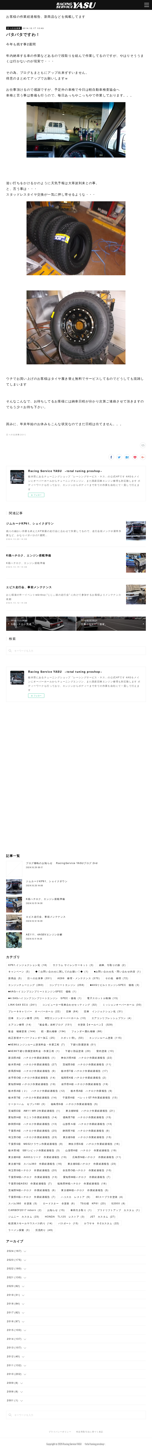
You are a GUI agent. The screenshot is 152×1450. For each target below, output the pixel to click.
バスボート (68, 1223)
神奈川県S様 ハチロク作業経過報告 (94, 1143)
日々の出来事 (14, 28)
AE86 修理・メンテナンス (78, 978)
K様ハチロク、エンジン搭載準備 (28, 555)
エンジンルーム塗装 (105, 1037)
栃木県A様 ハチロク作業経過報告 (32, 1064)
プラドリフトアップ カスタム (118, 1210)
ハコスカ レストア (75, 1196)
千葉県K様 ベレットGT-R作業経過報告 (90, 1097)
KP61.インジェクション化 (27, 965)
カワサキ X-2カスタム (101, 1223)
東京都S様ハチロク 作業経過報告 (92, 1163)
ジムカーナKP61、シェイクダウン (30, 523)
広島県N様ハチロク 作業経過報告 (96, 1157)
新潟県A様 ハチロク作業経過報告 (31, 1057)
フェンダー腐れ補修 (86, 1031)
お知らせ (56, 1210)
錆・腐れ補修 (53, 1031)
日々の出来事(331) (16, 434)
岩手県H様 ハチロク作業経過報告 (84, 1084)
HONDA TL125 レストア (65, 1216)
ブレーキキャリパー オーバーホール (34, 1011)
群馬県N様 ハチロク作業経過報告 (32, 1070)
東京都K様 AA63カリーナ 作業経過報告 (37, 1157)
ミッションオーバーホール (122, 1004)
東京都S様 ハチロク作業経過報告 (87, 1137)
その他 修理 (116, 978)
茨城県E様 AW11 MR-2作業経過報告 (34, 1110)
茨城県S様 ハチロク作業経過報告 (87, 1064)
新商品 (15, 978)
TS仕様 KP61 (93, 1203)
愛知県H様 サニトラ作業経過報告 (32, 1117)
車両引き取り (81, 1210)
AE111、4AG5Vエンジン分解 (44, 934)
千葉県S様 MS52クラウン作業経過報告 (35, 1143)
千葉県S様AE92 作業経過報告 (30, 1183)
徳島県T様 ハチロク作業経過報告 (87, 1117)
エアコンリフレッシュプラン (111, 1018)
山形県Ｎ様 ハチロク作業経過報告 (87, 1123)
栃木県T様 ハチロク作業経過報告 (84, 1070)
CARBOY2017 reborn (25, 1210)
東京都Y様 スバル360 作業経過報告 (35, 1163)
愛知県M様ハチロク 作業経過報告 (87, 1176)
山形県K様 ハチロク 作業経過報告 (91, 1150)
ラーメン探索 (19, 1230)
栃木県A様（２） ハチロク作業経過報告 (36, 1090)
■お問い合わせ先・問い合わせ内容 (117, 971)
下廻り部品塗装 (78, 1051)
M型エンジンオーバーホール (65, 1018)
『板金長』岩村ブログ (54, 1024)
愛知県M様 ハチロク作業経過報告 (32, 1084)
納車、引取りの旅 (112, 965)
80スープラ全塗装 (109, 1196)
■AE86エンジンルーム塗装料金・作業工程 (36, 1044)
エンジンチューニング (26, 984)
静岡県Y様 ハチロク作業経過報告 (86, 1130)
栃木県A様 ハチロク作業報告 (91, 1090)
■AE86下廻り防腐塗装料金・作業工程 (34, 1051)
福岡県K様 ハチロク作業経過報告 (83, 1077)
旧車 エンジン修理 (23, 1018)
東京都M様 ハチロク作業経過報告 (90, 1110)
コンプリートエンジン (67, 984)
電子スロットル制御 (102, 998)
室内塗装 (105, 1051)
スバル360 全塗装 (22, 1203)
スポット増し (72, 1037)
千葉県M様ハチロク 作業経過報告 (32, 1176)
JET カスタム (102, 1216)
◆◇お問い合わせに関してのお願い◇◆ (61, 971)
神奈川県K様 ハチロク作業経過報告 (86, 1057)
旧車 (72, 1011)
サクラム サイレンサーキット (73, 965)
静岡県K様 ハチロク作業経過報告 (32, 1123)
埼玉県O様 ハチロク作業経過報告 (32, 1137)
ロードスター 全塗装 (59, 1203)
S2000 (118, 1203)
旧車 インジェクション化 (103, 1011)
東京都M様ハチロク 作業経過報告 (85, 1190)
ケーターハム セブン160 (26, 1104)
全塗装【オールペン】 (95, 1024)
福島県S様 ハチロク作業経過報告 (74, 1104)
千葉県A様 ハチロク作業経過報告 (32, 1130)
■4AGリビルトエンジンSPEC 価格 (115, 984)
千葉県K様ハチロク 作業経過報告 (31, 1196)
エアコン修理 (19, 1024)
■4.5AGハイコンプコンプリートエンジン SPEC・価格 (45, 998)
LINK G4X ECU (22, 1004)
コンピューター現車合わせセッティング (69, 1004)
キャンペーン (19, 971)
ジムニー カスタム (23, 1216)
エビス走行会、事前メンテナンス (29, 587)
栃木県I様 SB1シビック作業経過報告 (34, 1150)
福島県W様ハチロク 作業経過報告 (82, 1183)
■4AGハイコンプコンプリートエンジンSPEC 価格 (42, 991)
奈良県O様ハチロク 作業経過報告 (87, 1170)
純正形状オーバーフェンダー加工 (31, 1037)
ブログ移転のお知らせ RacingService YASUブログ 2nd (62, 863)
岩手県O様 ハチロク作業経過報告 (31, 1077)
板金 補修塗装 (22, 1031)
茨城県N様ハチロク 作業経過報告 (32, 1190)
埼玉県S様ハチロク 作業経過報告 (32, 1170)
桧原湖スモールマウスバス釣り (30, 1223)
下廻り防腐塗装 (83, 1044)
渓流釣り (44, 1230)
